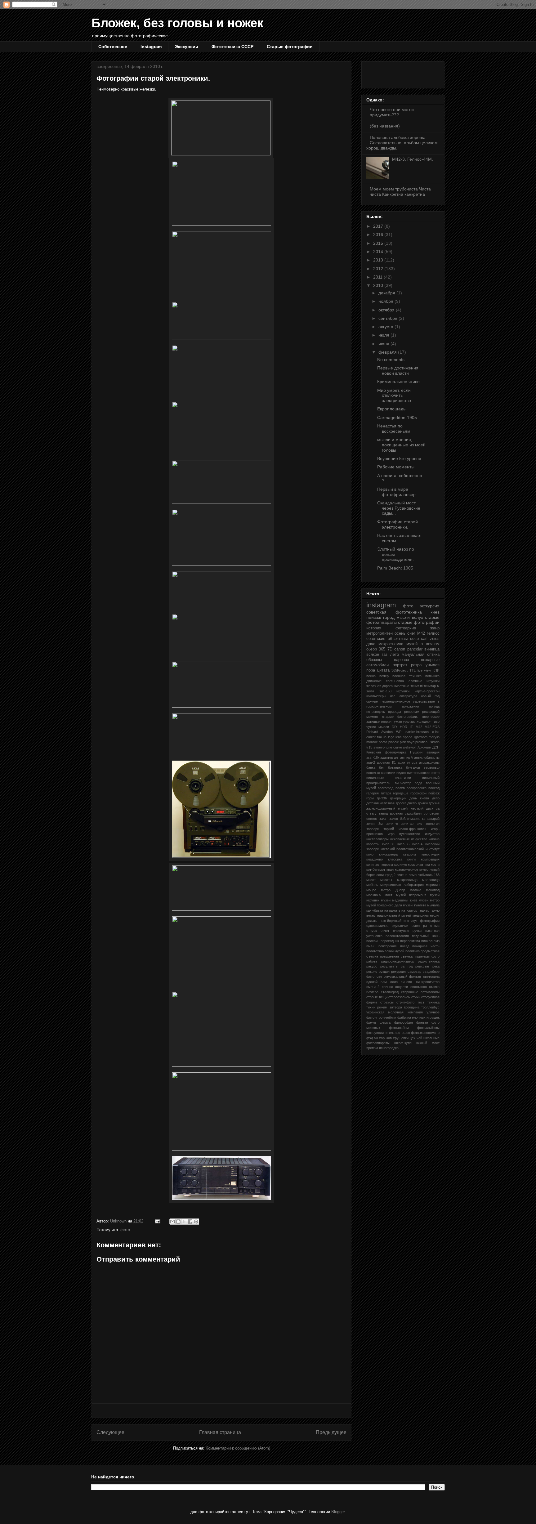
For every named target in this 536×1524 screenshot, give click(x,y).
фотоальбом (399, 1028)
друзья (434, 803)
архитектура (407, 762)
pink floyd (407, 742)
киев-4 (417, 844)
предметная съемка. (396, 956)
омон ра (419, 925)
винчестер (403, 783)
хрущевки (401, 1038)
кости (435, 864)
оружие (372, 701)
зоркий (388, 829)
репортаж (411, 711)
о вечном (430, 644)
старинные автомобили (420, 992)
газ (384, 654)
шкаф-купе (403, 1043)
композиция (430, 859)
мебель (372, 885)
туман (397, 721)
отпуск (371, 930)
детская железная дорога (386, 803)
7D (389, 649)
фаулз (371, 1022)
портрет (400, 665)
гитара (386, 793)
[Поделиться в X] (184, 1221)
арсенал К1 (386, 762)
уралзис (409, 721)
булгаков (413, 767)
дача (370, 644)
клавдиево (374, 859)
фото (125, 1229)
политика (412, 951)
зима (370, 691)
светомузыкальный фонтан (399, 976)
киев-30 (388, 844)
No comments (390, 359)
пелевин (372, 941)
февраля (388, 352)
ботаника (395, 767)
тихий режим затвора (384, 1007)
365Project (399, 670)
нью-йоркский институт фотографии (410, 921)
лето (394, 654)
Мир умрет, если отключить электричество (394, 395)
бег (381, 767)
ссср (414, 639)
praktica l (422, 742)
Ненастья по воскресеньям (393, 428)
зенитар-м (431, 686)
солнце (387, 987)
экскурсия (430, 605)
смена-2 (372, 987)
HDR (403, 727)
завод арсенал (391, 813)
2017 (378, 226)
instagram (381, 605)
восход (434, 788)
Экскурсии (186, 46)
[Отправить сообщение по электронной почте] (157, 1221)
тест (421, 1002)
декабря (387, 292)
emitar (371, 737)
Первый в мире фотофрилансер (396, 492)
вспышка (432, 676)
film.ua (381, 737)
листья (401, 875)
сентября (388, 318)
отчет (385, 930)
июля (384, 335)
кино (369, 854)
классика (395, 859)
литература (408, 696)
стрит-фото (405, 1002)
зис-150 (385, 691)
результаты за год (396, 966)
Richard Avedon (379, 732)
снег (411, 633)
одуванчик (400, 925)
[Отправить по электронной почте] (172, 1221)
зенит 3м (374, 823)
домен (423, 803)
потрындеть (375, 711)
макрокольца (407, 880)
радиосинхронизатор (397, 961)
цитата (383, 670)
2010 (378, 285)
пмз (437, 941)
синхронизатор (428, 982)
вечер (384, 676)
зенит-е (392, 823)
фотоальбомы (428, 1028)
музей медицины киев (399, 900)
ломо (413, 875)
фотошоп (402, 1033)
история (373, 628)
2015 (378, 243)
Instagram (151, 46)
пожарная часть (426, 946)
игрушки (402, 691)
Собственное (112, 46)
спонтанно (418, 987)
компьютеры (376, 696)
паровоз (401, 660)
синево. (407, 982)
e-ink (436, 732)
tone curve (394, 747)
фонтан (422, 1022)
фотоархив (405, 628)
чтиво (435, 721)
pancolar (414, 649)
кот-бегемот (375, 869)
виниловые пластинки (388, 778)
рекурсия (398, 971)
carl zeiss (430, 639)
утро (378, 1017)
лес (392, 696)
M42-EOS (432, 727)
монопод (433, 890)
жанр (435, 628)
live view (424, 670)
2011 (378, 277)
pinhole (393, 742)
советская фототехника (394, 612)
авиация (433, 752)
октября (387, 309)
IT (411, 727)
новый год (430, 696)
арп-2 (370, 762)
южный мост (428, 1043)
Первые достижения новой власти (397, 370)
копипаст (373, 864)
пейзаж (373, 617)
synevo (379, 747)
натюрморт (410, 910)
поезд (404, 946)
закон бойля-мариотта (407, 818)
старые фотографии (419, 622)
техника (433, 1002)
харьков (385, 1038)
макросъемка (390, 644)
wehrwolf (409, 747)
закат (383, 818)
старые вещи (376, 997)
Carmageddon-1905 (397, 417)
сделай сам (376, 982)
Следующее (110, 1432)
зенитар (407, 823)
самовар (414, 971)
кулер (423, 869)
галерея (372, 793)
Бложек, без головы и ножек (177, 23)
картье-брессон (427, 691)
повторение (387, 946)
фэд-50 (372, 1038)
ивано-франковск (412, 829)
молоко (415, 890)
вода (418, 783)
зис (419, 823)
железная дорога (379, 686)
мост (388, 895)
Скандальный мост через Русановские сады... (398, 508)
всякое (372, 654)
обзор (371, 649)
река (436, 966)
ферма (385, 1022)
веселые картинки (380, 773)
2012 (378, 268)
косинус (400, 864)
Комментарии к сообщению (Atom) (238, 1448)
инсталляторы (377, 839)
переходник (390, 941)
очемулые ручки (407, 930)
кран (390, 869)
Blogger (338, 1511)
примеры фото (427, 956)
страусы (387, 1002)
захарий (433, 818)
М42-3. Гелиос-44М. (412, 159)
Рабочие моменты (395, 466)
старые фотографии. (400, 716)
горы (370, 798)
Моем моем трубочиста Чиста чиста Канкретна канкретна (400, 191)
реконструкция (378, 971)
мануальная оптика (421, 654)
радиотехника (429, 961)
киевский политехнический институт (410, 849)
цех (412, 1038)
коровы (387, 864)
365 (382, 649)
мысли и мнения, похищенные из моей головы (401, 445)
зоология (433, 823)
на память (392, 910)
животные (401, 686)
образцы (374, 660)
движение (374, 681)
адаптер (386, 757)
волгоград (385, 788)
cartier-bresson (417, 732)
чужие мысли (377, 727)
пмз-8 (370, 946)
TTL (412, 670)
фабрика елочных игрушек (418, 1017)
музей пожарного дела (384, 905)
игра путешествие (404, 834)
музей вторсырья (411, 895)
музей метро (429, 900)
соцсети (401, 987)
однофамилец (377, 925)
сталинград (390, 992)
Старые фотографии (290, 46)
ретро (416, 665)
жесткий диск (422, 808)
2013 (378, 259)
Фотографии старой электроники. (397, 524)
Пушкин (416, 752)
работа (371, 961)
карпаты (372, 844)
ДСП (436, 747)
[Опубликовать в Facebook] (190, 1221)
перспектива (410, 941)
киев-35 (403, 844)
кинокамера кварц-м (397, 854)
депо (436, 798)
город (389, 617)
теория (386, 721)
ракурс (371, 966)
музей (412, 644)
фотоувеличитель (380, 1033)
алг (396, 757)
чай (419, 1038)
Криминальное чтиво (398, 381)
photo (383, 742)
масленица (431, 880)
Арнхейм (424, 747)
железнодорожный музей (387, 808)
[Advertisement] (221, 1410)
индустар (432, 834)
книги (411, 859)
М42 (421, 633)
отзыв (435, 925)
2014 (378, 251)
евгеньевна (395, 681)
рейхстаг (422, 966)
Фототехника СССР (232, 46)
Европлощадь (391, 408)
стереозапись (399, 997)
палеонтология (397, 936)
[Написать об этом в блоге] (178, 1221)
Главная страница (220, 1432)
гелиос (433, 633)
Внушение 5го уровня (399, 458)
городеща (400, 793)
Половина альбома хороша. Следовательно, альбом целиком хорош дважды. (402, 142)
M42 (419, 727)
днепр (412, 803)
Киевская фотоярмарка (386, 752)
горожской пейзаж (425, 793)
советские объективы (387, 639)
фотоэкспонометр (425, 1033)
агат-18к (372, 757)
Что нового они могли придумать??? (392, 112)
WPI (399, 732)
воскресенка (417, 788)
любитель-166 (429, 875)
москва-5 (373, 895)
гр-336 (382, 798)
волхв (400, 788)
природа (394, 711)
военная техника (407, 676)
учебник (389, 1017)
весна (371, 676)
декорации (398, 798)
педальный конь (426, 936)
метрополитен (379, 633)
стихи (415, 997)
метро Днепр (393, 890)
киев (435, 612)
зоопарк (372, 829)
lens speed (403, 737)
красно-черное (406, 869)
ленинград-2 (385, 875)
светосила (431, 976)
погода (434, 706)
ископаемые (400, 839)
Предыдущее (331, 1432)
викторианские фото (423, 773)
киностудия (431, 854)
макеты (386, 880)
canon (399, 649)
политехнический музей (385, 951)
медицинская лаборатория (401, 885)
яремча (372, 1048)
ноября (386, 301)
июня (384, 343)
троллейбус (430, 1007)
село (394, 982)
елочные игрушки (424, 681)
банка (370, 767)
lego (391, 737)
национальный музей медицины (403, 915)
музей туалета (414, 905)
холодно (423, 721)
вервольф (432, 767)
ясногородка (389, 1048)
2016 (378, 234)
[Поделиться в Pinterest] (196, 1221)
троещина (411, 1007)
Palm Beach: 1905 (395, 567)
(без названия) (385, 125)
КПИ (436, 670)
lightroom (420, 737)
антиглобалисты (427, 757)
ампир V (406, 757)
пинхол (426, 941)
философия (403, 1022)
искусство (419, 839)
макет (371, 880)
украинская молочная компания (394, 1012)
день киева (419, 798)
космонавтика (419, 864)
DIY (394, 727)
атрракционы (429, 762)
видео (401, 773)
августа (386, 326)
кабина (434, 839)
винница (432, 649)
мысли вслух (409, 617)
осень (400, 633)
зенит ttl (416, 686)
